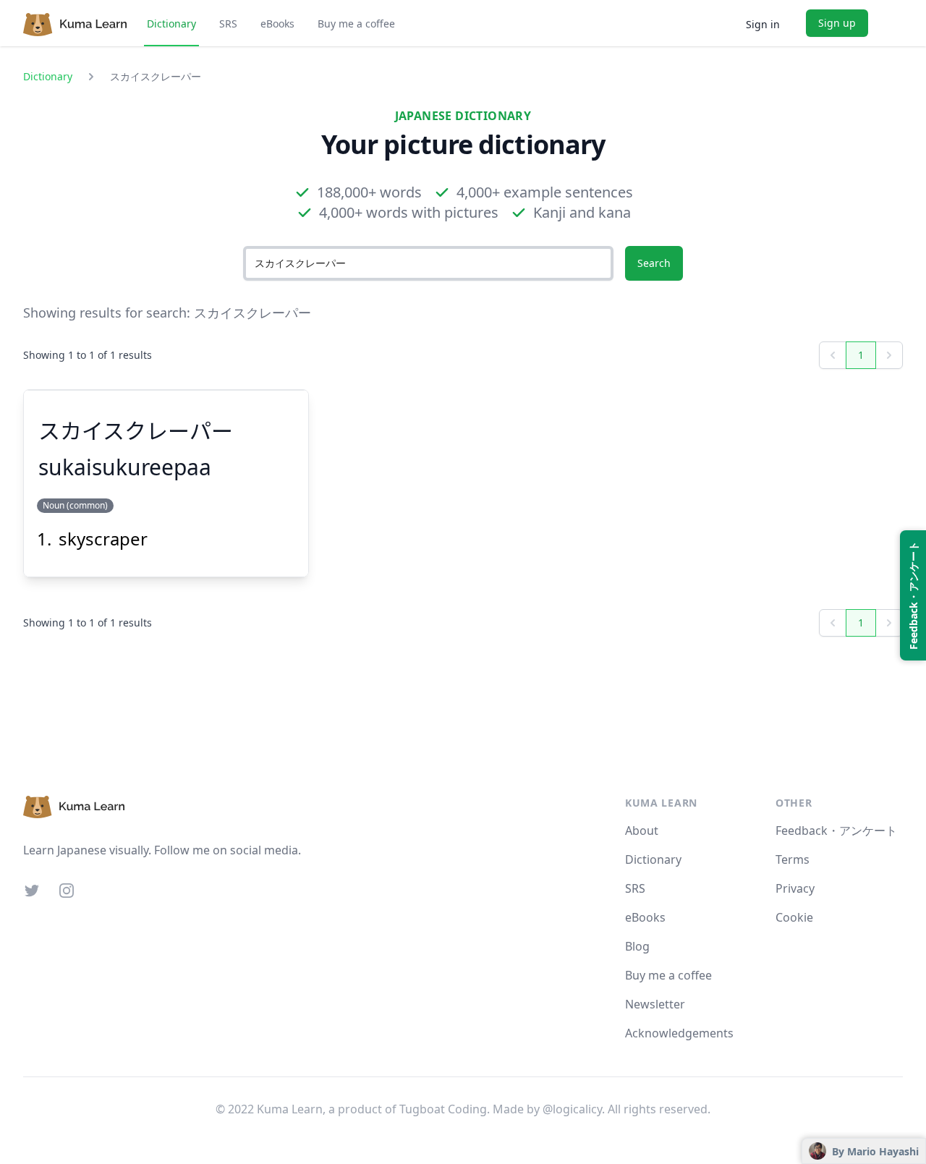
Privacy (795, 888)
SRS (228, 23)
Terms (793, 859)
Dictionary (171, 23)
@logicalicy (572, 1109)
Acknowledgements (679, 1033)
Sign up (837, 23)
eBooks (277, 23)
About (641, 830)
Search (654, 263)
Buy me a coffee (356, 23)
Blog (637, 946)
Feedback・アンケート (836, 830)
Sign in (763, 24)
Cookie (794, 917)
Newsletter (655, 1004)
